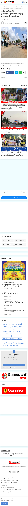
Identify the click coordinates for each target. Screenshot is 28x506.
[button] (26, 2)
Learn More (10, 500)
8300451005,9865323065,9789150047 (12, 489)
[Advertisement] (14, 175)
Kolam (14, 331)
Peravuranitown (16, 336)
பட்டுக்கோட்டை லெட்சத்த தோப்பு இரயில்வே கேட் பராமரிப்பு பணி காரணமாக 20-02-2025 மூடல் (13, 130)
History (12, 329)
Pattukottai (5, 333)
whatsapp (21, 240)
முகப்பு (2, 7)
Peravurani (18, 333)
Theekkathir (5, 345)
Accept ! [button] (5, 503)
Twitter (16, 72)
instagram (8, 244)
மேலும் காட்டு (24, 85)
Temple (15, 343)
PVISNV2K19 (19, 338)
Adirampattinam (6, 324)
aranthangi (14, 326)
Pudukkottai (5, 338)
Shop (4, 343)
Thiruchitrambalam (14, 345)
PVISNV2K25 (19, 340)
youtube (21, 244)
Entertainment (6, 329)
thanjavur (6, 7)
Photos (22, 336)
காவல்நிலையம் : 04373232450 (10, 482)
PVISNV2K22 (5, 340)
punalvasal (12, 338)
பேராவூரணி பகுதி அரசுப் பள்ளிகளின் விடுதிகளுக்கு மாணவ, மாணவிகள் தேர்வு (14, 311)
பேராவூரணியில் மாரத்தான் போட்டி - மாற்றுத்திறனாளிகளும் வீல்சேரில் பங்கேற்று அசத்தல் (14, 302)
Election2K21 (21, 326)
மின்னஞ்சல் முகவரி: (7, 492)
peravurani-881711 (7, 336)
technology (9, 343)
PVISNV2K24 (12, 340)
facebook (9, 240)
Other (18, 331)
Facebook (11, 72)
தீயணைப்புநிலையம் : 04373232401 (10, 480)
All (9, 326)
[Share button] (24, 72)
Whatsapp (20, 72)
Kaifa (17, 329)
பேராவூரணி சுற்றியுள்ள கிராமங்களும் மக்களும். (13, 293)
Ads (13, 324)
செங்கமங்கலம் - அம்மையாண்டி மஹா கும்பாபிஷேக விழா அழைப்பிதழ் (13, 285)
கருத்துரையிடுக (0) (14, 197)
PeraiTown (12, 333)
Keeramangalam (7, 331)
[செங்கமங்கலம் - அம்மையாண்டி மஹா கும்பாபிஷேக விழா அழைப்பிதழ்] (14, 270)
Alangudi (5, 326)
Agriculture (18, 324)
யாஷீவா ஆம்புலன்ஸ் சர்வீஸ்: (8, 487)
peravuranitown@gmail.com (10, 494)
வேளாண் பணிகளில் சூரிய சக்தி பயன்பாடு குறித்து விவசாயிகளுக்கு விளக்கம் (11, 107)
